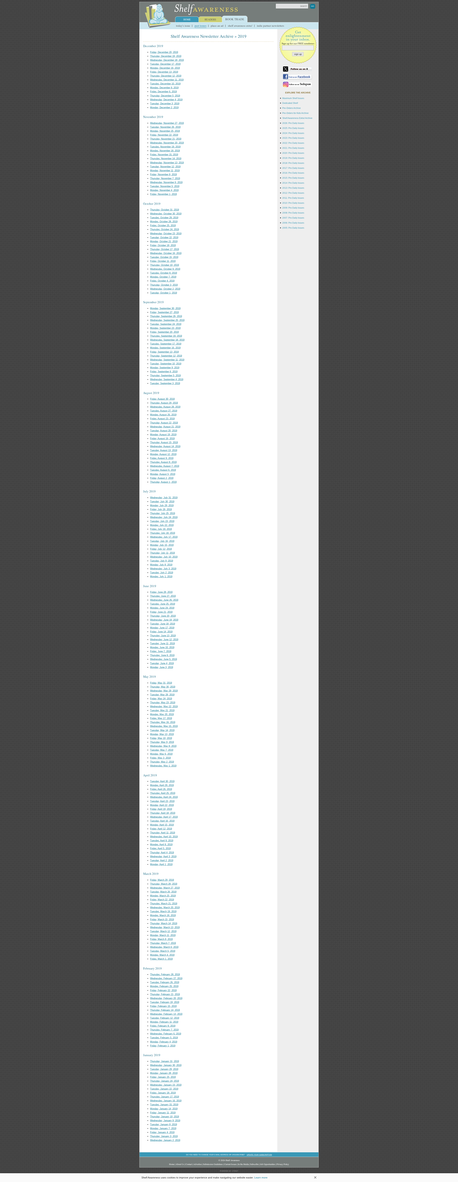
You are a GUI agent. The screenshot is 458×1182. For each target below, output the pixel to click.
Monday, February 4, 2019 (163, 1041)
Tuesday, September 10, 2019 (165, 363)
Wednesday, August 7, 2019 (164, 466)
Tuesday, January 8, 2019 (163, 1124)
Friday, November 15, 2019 (164, 154)
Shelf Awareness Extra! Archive (297, 118)
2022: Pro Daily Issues (293, 143)
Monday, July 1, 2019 (161, 576)
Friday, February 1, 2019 (162, 1045)
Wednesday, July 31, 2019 (163, 497)
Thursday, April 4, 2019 (162, 852)
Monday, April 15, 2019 (162, 824)
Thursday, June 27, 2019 (163, 596)
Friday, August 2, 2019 (161, 478)
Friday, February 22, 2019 (163, 990)
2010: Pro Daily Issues (293, 203)
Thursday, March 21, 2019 (163, 903)
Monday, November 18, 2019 (165, 150)
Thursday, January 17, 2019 (164, 1096)
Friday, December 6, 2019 (163, 91)
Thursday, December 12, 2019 (165, 75)
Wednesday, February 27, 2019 (166, 978)
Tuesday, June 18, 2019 (162, 623)
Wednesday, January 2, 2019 (165, 1140)
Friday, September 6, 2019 (163, 371)
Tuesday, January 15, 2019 (164, 1104)
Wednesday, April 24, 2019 (164, 797)
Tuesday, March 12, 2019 (163, 931)
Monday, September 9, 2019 (164, 367)
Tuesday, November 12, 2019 (165, 166)
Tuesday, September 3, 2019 (165, 383)
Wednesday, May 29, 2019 (164, 690)
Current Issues (230, 1164)
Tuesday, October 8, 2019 (163, 273)
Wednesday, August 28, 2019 (165, 406)
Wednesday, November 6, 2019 (166, 182)
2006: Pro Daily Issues (293, 223)
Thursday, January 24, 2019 (164, 1081)
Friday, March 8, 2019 (161, 939)
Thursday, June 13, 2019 (163, 635)
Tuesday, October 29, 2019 (164, 217)
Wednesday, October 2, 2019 (165, 288)
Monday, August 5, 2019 (162, 474)
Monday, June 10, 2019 (162, 647)
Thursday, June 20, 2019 (163, 616)
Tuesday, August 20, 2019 (163, 430)
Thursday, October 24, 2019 (164, 229)
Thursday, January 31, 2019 (164, 1061)
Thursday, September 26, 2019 (166, 316)
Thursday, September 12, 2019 (166, 355)
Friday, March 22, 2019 (162, 899)
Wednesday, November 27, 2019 (167, 123)
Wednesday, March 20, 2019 (165, 907)
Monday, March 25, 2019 (163, 895)
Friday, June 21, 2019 (161, 612)
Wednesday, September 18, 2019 (167, 340)
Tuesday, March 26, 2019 (163, 891)
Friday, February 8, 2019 (162, 1025)
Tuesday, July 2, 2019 (161, 572)
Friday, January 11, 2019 (163, 1112)
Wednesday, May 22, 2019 (164, 706)
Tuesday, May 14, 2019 (162, 730)
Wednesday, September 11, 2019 (167, 359)
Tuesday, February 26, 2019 (164, 982)
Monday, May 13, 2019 (162, 734)
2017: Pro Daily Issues (293, 168)
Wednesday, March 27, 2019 (165, 887)
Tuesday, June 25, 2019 (162, 604)
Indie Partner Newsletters (270, 25)
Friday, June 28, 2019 (161, 592)
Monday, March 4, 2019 (162, 955)
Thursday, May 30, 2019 (162, 686)
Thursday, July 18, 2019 (162, 533)
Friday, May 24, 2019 (161, 698)
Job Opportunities (267, 1164)
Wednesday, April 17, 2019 (164, 817)
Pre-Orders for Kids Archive (295, 113)
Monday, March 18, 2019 (163, 915)
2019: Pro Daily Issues (293, 158)
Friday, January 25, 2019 (163, 1077)
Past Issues (200, 25)
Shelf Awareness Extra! (240, 25)
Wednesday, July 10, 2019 (163, 556)
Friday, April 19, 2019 (161, 809)
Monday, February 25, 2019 (164, 986)
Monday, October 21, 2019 (163, 241)
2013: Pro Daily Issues (293, 188)
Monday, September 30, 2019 (165, 308)
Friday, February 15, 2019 (163, 1006)
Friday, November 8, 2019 (163, 174)
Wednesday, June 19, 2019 (164, 619)
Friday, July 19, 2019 (161, 529)
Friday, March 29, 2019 (162, 880)
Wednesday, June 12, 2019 (164, 639)
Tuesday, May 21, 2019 (162, 710)
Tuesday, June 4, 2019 (162, 663)
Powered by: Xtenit (229, 1171)
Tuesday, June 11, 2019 (162, 643)
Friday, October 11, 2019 (163, 261)
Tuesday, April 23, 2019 (162, 801)
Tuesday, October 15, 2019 (164, 257)
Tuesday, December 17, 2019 (165, 64)
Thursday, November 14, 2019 (165, 158)
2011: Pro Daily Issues (293, 198)
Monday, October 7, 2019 (163, 276)
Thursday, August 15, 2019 (164, 442)
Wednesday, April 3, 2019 (163, 856)
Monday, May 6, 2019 (161, 754)
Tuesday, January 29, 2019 (164, 1069)
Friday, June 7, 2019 (160, 651)
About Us (180, 1164)
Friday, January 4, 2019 (162, 1132)
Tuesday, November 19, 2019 (165, 146)
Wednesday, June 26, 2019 (164, 600)
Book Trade (234, 19)
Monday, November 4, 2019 (164, 190)
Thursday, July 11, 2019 (162, 553)
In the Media (243, 1164)
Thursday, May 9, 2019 (162, 742)
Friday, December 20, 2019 (164, 52)
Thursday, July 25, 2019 (162, 513)
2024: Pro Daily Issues (293, 133)
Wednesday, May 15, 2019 (164, 726)
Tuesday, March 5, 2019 (162, 951)
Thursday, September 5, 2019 (165, 375)
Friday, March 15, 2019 (162, 919)
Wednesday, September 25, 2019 (167, 320)
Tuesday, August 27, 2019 (163, 410)
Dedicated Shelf (290, 103)
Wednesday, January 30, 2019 (165, 1065)
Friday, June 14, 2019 (161, 631)
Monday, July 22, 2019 (162, 525)
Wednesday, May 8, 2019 (163, 746)
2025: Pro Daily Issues (293, 128)
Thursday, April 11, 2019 (162, 832)
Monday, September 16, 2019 (165, 347)
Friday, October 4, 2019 (162, 280)
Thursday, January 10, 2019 (164, 1116)
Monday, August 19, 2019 (163, 434)
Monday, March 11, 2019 (163, 935)
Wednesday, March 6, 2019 (164, 947)
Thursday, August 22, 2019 (164, 422)
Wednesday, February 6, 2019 (165, 1033)
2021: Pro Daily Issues (293, 148)
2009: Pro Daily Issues (293, 208)
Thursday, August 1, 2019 (163, 482)
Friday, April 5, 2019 (160, 848)
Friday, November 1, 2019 (163, 194)
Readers (210, 19)
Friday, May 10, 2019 (161, 738)
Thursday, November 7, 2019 (165, 178)
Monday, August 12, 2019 (163, 454)
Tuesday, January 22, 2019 (164, 1088)
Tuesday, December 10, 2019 (165, 83)
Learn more (260, 1177)
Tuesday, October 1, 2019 (163, 292)
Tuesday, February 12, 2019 (164, 1018)
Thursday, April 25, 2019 (162, 793)
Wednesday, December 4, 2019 (166, 99)
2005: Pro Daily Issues (293, 228)
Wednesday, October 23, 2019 (165, 233)
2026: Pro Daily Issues (293, 123)
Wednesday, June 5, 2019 (163, 659)
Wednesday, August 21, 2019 (165, 426)
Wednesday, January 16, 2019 (165, 1100)
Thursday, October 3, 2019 (164, 285)
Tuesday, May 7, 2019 (161, 750)
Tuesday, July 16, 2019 (162, 541)
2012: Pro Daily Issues (293, 193)
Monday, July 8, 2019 (161, 564)
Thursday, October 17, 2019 (164, 249)
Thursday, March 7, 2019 (163, 943)
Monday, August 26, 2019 (163, 414)
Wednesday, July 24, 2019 (163, 517)
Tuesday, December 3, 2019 (164, 103)
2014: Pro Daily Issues (293, 183)
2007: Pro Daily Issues (293, 218)
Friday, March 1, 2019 (161, 959)
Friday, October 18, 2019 (163, 245)
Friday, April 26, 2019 (161, 789)
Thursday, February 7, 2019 (164, 1029)
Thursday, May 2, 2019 (162, 761)
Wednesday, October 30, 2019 (165, 213)
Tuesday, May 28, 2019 (162, 694)
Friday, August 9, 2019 (161, 458)
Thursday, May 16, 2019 (162, 722)
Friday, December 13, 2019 (164, 72)
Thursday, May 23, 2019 (162, 702)
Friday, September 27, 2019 (164, 312)
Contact (189, 1164)
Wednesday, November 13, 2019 (167, 162)
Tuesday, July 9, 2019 (161, 560)
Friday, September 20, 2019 (164, 332)
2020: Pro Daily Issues (293, 153)
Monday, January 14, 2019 (163, 1108)
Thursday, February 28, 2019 (165, 974)
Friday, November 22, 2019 (164, 135)
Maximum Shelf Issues (293, 98)
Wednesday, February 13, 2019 (166, 1014)
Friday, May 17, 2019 (161, 718)
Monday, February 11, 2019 (164, 1022)
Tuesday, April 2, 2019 (161, 860)
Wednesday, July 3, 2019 (163, 568)
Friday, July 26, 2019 (161, 509)
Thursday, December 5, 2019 (165, 95)
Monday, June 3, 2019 (161, 667)
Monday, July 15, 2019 (162, 545)
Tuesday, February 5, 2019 (164, 1037)
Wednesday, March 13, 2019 (165, 927)
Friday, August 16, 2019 (162, 438)
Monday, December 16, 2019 (165, 68)
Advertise (197, 1164)
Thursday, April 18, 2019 (162, 813)
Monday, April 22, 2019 (162, 805)
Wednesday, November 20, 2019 (167, 142)
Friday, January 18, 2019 (163, 1092)
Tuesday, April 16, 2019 (162, 821)
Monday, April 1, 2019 (161, 864)
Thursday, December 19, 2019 (165, 56)
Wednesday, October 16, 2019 (165, 253)
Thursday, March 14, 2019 (163, 923)
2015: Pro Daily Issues (293, 178)
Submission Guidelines (213, 1164)
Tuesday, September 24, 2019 (165, 324)
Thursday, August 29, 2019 (164, 403)
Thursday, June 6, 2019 (162, 655)
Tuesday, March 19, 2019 (163, 911)
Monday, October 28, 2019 (163, 221)
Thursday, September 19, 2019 (166, 336)
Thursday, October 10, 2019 (164, 265)
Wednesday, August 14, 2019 (165, 446)
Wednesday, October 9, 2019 (165, 269)
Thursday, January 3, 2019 (164, 1136)
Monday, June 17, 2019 (162, 627)
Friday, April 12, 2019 (161, 828)
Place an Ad (217, 25)
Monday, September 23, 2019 (165, 328)
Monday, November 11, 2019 (165, 170)
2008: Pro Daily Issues (293, 213)
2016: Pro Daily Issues (293, 173)
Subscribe (254, 1164)
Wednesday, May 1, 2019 (163, 765)
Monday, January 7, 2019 (163, 1128)
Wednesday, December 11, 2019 (167, 79)
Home (187, 19)
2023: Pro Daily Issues (293, 138)
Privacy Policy (283, 1164)
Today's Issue (183, 25)
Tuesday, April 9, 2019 (161, 840)
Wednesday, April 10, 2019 (164, 836)
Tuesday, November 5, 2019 (164, 186)
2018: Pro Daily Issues (293, 163)
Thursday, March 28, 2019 (163, 884)
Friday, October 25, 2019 (163, 225)
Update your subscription (259, 1155)
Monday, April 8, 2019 (161, 844)
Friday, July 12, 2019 (161, 549)
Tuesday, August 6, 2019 (163, 470)
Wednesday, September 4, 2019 (166, 379)
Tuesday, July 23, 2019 (162, 521)
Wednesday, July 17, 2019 (163, 537)
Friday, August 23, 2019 (162, 418)
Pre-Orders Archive (291, 108)
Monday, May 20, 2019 (162, 714)
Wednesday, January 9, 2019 (165, 1120)
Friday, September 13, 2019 (164, 352)
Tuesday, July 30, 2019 (162, 501)
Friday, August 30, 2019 (162, 399)
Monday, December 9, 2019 (164, 87)
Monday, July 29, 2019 (162, 505)
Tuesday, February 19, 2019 (164, 1002)
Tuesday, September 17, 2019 (165, 343)
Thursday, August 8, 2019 (163, 462)
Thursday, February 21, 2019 (165, 994)
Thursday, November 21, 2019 (165, 138)
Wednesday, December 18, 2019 (167, 60)
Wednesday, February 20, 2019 (166, 998)
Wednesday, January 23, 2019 (165, 1085)
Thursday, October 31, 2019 (164, 209)
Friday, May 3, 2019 (160, 757)
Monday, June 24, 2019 (162, 607)
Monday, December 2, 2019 (164, 107)
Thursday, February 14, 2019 (165, 1010)
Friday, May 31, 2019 (161, 682)
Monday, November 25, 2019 (165, 131)
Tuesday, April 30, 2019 (162, 781)
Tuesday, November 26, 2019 (165, 127)
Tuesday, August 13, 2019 (163, 450)
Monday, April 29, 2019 (162, 785)
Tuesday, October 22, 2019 (164, 237)
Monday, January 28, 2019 (163, 1073)
